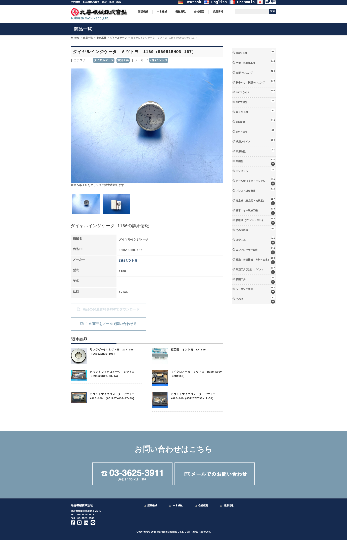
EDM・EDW (255, 131)
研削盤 (255, 162)
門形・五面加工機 (255, 62)
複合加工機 (255, 111)
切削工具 (255, 280)
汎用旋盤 (255, 151)
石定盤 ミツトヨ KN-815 (188, 349)
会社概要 (203, 505)
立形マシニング (255, 72)
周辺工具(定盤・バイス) (255, 270)
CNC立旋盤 (255, 101)
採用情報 (229, 505)
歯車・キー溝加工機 (255, 211)
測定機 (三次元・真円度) (255, 201)
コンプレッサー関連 (255, 250)
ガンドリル (255, 170)
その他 (255, 299)
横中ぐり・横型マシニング (255, 82)
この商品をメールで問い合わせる (110, 324)
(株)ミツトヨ (158, 60)
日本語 (270, 2)
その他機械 (255, 229)
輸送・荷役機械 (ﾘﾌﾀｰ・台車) (255, 260)
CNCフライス (255, 92)
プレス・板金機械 (255, 190)
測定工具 (123, 60)
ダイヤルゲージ (103, 60)
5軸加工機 (255, 52)
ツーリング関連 (255, 290)
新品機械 (152, 505)
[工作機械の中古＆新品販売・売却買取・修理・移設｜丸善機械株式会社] (99, 17)
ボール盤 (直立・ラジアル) (255, 181)
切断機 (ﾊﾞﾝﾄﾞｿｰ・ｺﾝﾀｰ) (255, 221)
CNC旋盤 (255, 121)
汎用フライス (255, 141)
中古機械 (178, 505)
